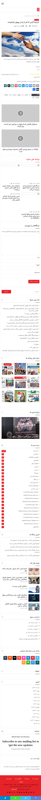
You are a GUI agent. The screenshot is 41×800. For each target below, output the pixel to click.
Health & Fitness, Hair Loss (31, 495)
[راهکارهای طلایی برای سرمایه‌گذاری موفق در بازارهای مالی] (33, 598)
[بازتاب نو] (33, 4)
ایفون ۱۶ (36, 344)
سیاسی (36, 470)
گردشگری (35, 527)
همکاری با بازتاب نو (33, 636)
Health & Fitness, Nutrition (31, 514)
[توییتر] (37, 658)
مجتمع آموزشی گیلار (34, 540)
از (22, 95)
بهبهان (19, 95)
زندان (14, 95)
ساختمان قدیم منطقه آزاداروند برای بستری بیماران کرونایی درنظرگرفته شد (30, 216)
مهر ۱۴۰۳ (37, 704)
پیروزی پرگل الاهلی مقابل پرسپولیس (28, 335)
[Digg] (15, 658)
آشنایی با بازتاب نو (33, 626)
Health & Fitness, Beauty (31, 498)
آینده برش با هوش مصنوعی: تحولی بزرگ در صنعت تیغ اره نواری (20, 329)
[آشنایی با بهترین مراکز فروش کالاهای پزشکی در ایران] (33, 606)
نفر (33, 98)
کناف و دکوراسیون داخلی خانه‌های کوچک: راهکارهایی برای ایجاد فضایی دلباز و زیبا (20, 309)
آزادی (26, 95)
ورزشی (36, 467)
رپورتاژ (36, 473)
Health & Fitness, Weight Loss (30, 521)
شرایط (6, 95)
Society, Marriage (33, 486)
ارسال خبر (9, 779)
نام (38, 258)
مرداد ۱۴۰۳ (36, 710)
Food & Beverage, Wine (31, 505)
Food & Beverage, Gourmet (30, 492)
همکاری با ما (18, 779)
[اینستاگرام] (33, 662)
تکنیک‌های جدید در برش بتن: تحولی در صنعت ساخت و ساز (22, 326)
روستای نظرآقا (35, 550)
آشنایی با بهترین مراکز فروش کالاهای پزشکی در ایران (24, 320)
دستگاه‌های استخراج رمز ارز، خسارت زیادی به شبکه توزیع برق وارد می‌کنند (31, 188)
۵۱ (29, 95)
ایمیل (37, 265)
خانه (36, 16)
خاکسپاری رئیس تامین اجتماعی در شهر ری (24, 436)
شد (10, 95)
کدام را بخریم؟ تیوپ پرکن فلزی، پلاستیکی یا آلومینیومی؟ (22, 323)
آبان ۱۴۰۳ (37, 701)
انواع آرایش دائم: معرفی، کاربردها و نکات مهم (26, 305)
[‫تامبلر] (5, 658)
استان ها (32, 16)
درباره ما (27, 779)
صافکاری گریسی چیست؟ (31, 314)
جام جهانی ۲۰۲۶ (34, 347)
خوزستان (26, 16)
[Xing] (37, 662)
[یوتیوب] (19, 658)
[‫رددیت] (10, 658)
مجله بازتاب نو (34, 476)
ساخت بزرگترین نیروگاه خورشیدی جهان (17, 555)
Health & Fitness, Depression (30, 502)
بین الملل (35, 479)
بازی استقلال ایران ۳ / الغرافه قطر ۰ (28, 338)
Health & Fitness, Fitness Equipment (28, 511)
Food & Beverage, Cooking (30, 517)
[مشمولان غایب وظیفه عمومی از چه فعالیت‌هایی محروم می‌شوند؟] (11, 173)
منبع (38, 69)
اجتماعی (35, 454)
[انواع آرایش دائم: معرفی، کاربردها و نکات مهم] (33, 571)
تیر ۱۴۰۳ (37, 714)
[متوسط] (28, 662)
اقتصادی (36, 461)
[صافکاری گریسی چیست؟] (33, 589)
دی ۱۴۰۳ (37, 694)
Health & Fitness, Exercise (31, 524)
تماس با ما (35, 779)
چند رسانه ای (34, 489)
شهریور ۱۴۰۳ (36, 707)
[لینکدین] (28, 658)
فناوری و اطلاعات (33, 457)
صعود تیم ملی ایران (32, 341)
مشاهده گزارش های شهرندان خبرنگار (28, 639)
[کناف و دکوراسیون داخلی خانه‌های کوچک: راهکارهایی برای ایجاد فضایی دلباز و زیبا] (33, 580)
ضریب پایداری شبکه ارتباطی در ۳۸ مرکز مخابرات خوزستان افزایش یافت (11, 198)
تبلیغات (21, 782)
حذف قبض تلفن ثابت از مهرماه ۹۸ (18, 540)
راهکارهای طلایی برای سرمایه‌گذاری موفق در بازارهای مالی (22, 317)
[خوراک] (24, 662)
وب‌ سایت (36, 272)
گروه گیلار (14, 789)
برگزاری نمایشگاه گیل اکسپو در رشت (18, 544)
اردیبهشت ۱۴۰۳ (35, 720)
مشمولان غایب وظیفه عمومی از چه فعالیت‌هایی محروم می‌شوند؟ (11, 188)
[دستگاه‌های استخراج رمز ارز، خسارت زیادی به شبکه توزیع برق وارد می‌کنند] (30, 173)
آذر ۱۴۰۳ (37, 697)
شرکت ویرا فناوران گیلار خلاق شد (18, 547)
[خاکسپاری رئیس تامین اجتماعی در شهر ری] (20, 428)
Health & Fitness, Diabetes (31, 508)
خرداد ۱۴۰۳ (36, 717)
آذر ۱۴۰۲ (37, 724)
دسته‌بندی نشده (34, 483)
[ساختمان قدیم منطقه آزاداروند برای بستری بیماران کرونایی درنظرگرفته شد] (30, 202)
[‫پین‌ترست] (33, 658)
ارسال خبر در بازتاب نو (32, 632)
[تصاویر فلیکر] (24, 658)
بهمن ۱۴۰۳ (37, 691)
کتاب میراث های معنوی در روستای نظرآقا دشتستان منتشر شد (22, 551)
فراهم (37, 98)
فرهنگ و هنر (35, 464)
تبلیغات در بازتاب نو (32, 629)
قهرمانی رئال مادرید (32, 332)
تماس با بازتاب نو (33, 623)
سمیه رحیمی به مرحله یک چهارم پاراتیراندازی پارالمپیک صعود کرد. (20, 350)
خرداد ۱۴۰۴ (36, 688)
